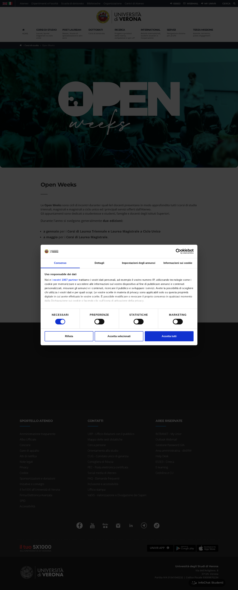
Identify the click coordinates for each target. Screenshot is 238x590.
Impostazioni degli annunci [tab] (138, 262)
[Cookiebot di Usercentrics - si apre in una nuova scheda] (178, 251)
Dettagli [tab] (99, 262)
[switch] (99, 321)
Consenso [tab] (60, 262)
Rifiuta (69, 336)
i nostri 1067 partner (65, 279)
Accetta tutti (169, 336)
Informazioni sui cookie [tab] (177, 262)
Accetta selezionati (119, 336)
